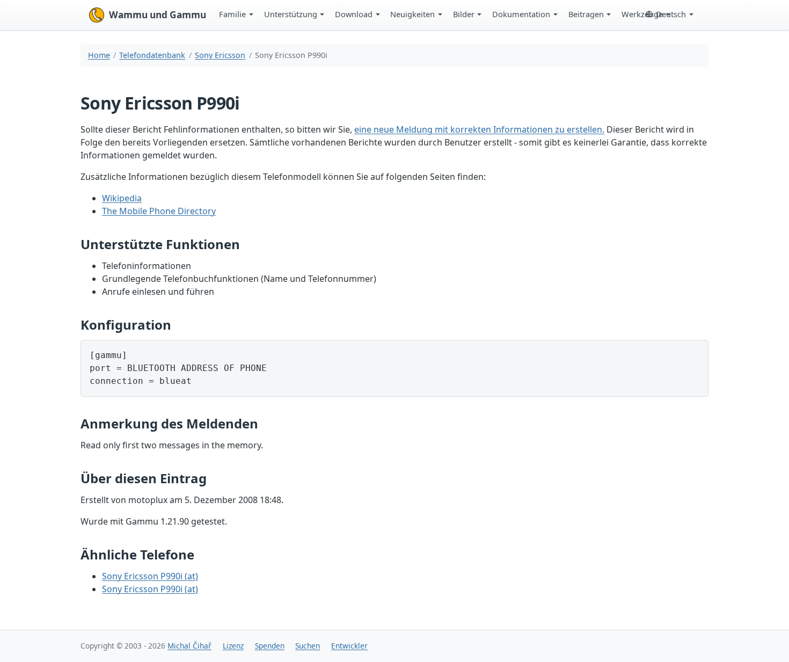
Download (353, 14)
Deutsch (671, 14)
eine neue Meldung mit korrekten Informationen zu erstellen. (479, 129)
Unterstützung (290, 14)
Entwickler (349, 646)
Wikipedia (122, 198)
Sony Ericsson (220, 55)
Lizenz (233, 646)
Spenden (269, 646)
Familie (232, 14)
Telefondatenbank (152, 55)
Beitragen (586, 14)
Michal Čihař (189, 646)
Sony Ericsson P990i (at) (150, 576)
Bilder (463, 14)
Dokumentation (521, 14)
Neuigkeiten (412, 14)
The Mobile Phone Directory (159, 211)
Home (99, 55)
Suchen (307, 646)
